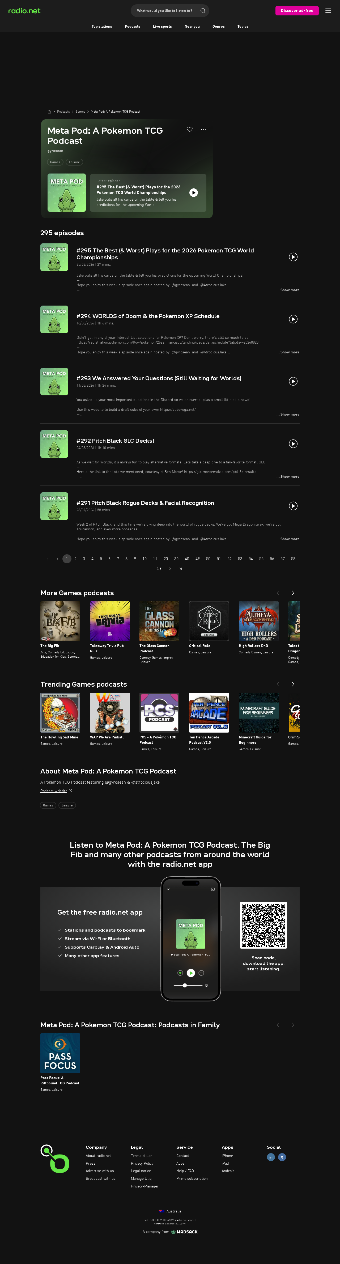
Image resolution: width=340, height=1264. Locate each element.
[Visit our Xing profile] (282, 1157)
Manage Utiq (141, 1179)
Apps (180, 1163)
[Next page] (170, 569)
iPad (225, 1163)
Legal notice (141, 1171)
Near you (192, 26)
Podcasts (132, 26)
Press (90, 1163)
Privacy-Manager (145, 1186)
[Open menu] (328, 10)
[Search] (203, 10)
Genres (218, 26)
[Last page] (180, 569)
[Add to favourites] (189, 129)
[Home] (49, 111)
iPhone (227, 1156)
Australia (173, 1211)
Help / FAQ (185, 1171)
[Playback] (193, 192)
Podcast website (53, 791)
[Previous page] (57, 559)
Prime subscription (192, 1179)
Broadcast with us (101, 1179)
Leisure (74, 162)
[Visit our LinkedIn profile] (271, 1157)
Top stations (102, 26)
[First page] (46, 559)
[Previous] (277, 590)
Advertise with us (100, 1171)
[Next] (293, 590)
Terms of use (141, 1156)
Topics (242, 26)
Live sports (162, 26)
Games (55, 162)
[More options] (203, 129)
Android (228, 1171)
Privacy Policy (142, 1163)
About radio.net (98, 1156)
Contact (182, 1156)
